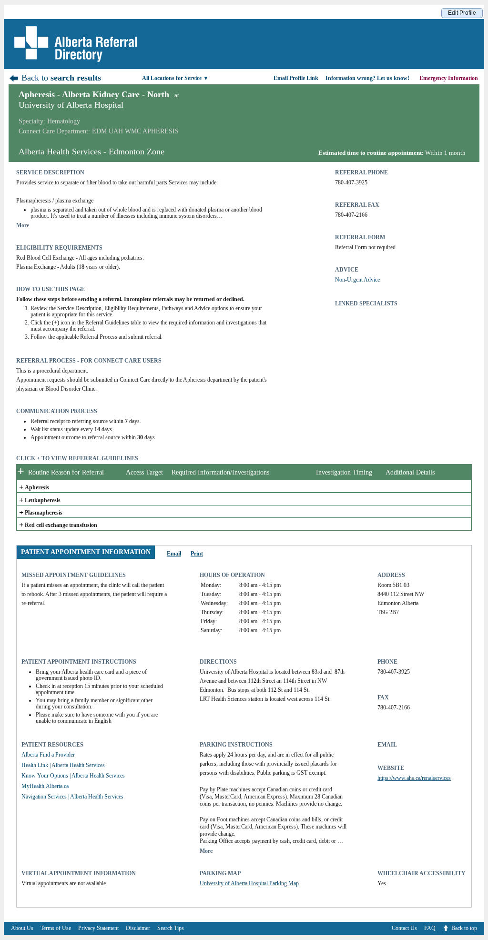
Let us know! (367, 78)
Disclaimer (138, 928)
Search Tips (170, 928)
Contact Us (404, 928)
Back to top (464, 928)
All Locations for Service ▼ (175, 78)
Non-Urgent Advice (357, 279)
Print (197, 553)
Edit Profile (462, 13)
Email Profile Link (296, 78)
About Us (22, 928)
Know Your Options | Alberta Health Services (73, 775)
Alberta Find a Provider (48, 754)
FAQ (430, 928)
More (22, 225)
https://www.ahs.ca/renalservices (414, 778)
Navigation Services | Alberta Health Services (72, 796)
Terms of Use (56, 928)
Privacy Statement (98, 928)
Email (174, 553)
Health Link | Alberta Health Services (63, 765)
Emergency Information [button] (449, 78)
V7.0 (483, 937)
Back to (60, 77)
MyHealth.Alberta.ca (45, 786)
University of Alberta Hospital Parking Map (249, 883)
